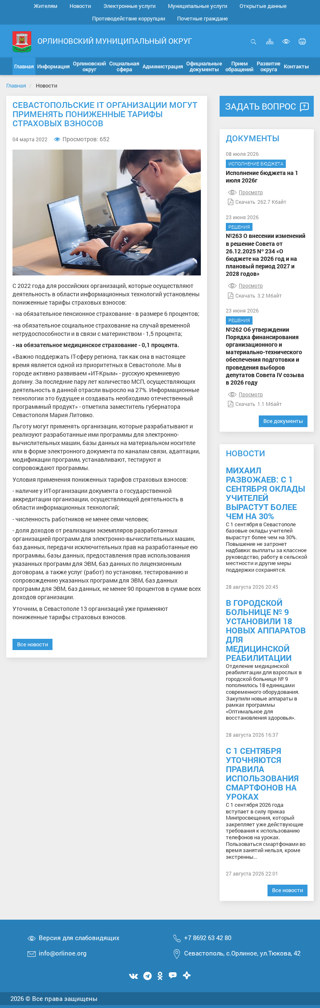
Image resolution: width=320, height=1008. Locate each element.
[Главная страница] (21, 41)
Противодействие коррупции (128, 18)
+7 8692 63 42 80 (207, 937)
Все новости (32, 644)
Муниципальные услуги (197, 6)
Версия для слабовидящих (79, 937)
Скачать (245, 201)
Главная (16, 85)
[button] (53, 66)
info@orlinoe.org (63, 953)
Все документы (283, 421)
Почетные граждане (202, 18)
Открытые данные (263, 6)
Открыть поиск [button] (253, 46)
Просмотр (251, 192)
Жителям (46, 6)
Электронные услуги (129, 6)
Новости (80, 6)
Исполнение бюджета (255, 163)
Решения (239, 227)
